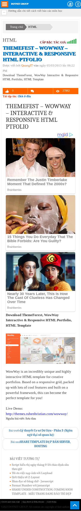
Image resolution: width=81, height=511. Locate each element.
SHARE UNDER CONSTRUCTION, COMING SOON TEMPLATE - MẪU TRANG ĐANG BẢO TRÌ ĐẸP (42, 492)
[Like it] (7, 91)
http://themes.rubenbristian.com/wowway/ (37, 414)
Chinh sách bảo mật (10, 502)
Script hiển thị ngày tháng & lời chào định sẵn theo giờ (40, 467)
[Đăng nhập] (78, 4)
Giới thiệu (51, 502)
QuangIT (27, 65)
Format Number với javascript (31, 485)
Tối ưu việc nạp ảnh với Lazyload (32, 473)
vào (36, 65)
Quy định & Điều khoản (33, 502)
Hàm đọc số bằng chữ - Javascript (32, 481)
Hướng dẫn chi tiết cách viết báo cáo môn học (35, 10)
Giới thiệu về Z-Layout (26, 477)
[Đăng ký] (70, 4)
